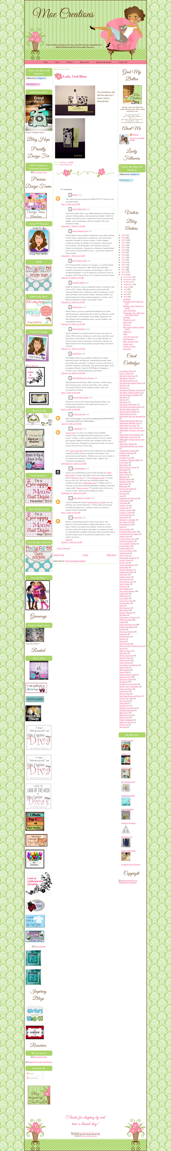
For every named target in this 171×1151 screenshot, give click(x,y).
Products (69, 62)
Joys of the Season (126, 591)
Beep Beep (123, 472)
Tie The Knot (124, 701)
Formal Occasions (126, 541)
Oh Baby (126, 317)
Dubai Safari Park (79, 209)
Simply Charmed (125, 656)
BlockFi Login (77, 478)
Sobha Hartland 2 (79, 329)
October (127, 282)
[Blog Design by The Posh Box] (39, 1104)
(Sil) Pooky (123, 402)
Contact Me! (123, 62)
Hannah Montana (126, 570)
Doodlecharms (125, 525)
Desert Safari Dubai (81, 398)
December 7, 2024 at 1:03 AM (73, 226)
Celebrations (124, 501)
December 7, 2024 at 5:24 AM (73, 256)
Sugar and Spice (125, 689)
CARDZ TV (125, 754)
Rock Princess (125, 644)
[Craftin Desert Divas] (39, 679)
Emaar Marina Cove (80, 231)
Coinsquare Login (98, 478)
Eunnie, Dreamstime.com (89, 1136)
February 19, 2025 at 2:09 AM (73, 373)
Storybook (123, 682)
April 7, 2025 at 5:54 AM (70, 393)
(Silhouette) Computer (128, 426)
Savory (122, 648)
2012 (123, 270)
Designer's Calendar (127, 520)
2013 (123, 267)
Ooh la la (126, 325)
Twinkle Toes (124, 706)
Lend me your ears (130, 337)
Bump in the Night (126, 489)
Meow (121, 606)
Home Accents (125, 579)
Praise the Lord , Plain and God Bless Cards (133, 314)
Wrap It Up (123, 725)
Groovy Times (124, 560)
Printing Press (124, 637)
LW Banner (123, 596)
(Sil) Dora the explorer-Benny (130, 383)
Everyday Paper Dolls (127, 532)
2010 (123, 275)
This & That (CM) (126, 698)
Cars (121, 496)
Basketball (123, 470)
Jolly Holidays (124, 589)
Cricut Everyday (125, 515)
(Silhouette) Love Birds (128, 437)
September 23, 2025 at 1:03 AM (74, 464)
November (128, 280)
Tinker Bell (123, 703)
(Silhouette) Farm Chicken (129, 428)
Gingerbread (124, 553)
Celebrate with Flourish (128, 498)
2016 (123, 260)
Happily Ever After (126, 572)
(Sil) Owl (122, 400)
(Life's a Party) (125, 374)
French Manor (125, 546)
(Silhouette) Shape (126, 444)
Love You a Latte (126, 601)
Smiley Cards (124, 660)
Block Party (123, 484)
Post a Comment (63, 548)
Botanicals (123, 486)
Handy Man (123, 567)
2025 (123, 238)
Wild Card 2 (124, 713)
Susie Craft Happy (128, 851)
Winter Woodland (126, 720)
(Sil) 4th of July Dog (127, 376)
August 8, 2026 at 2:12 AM (71, 542)
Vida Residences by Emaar (82, 378)
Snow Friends (124, 663)
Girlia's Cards (126, 768)
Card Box (127, 299)
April (126, 297)
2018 (123, 255)
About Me (127, 349)
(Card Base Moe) (126, 371)
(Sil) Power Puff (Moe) (128, 405)
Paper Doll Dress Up (127, 625)
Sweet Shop (124, 691)
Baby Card (127, 322)
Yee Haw (122, 727)
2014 (123, 265)
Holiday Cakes (125, 577)
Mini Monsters (124, 608)
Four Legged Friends (127, 544)
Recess (122, 639)
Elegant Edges (125, 529)
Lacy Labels (124, 598)
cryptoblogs (77, 429)
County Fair (124, 508)
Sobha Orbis (77, 307)
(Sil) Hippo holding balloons (130, 393)
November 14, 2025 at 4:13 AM (73, 493)
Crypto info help (79, 414)
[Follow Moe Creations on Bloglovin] (36, 79)
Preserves (123, 634)
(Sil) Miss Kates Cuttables (129, 395)
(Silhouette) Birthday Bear (129, 421)
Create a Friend (125, 513)
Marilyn (75, 195)
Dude (121, 527)
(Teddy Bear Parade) (127, 451)
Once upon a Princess (128, 617)
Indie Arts (123, 586)
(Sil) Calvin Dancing (127, 381)
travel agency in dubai (81, 498)
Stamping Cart (125, 677)
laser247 (69, 540)
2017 (123, 257)
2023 (123, 243)
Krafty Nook (124, 594)
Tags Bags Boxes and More (130, 696)
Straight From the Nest (128, 684)
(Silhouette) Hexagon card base (131, 430)
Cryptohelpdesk (79, 468)
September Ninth (128, 796)
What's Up (127, 332)
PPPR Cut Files (125, 620)
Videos (57, 62)
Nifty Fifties (123, 610)
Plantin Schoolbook (126, 627)
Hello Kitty (123, 575)
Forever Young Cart (65, 164)
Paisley (122, 622)
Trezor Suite (70, 433)
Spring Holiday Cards (127, 675)
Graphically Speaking (127, 558)
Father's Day (124, 536)
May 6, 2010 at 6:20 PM (70, 204)
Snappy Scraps (127, 740)
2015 (123, 262)
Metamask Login (89, 483)
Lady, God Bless (129, 310)
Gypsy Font (123, 563)
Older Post (111, 555)
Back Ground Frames (127, 467)
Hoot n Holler (124, 584)
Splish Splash (124, 670)
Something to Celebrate (128, 665)
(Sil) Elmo (123, 385)
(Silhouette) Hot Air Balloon (130, 435)
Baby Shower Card (130, 342)
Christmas (123, 503)
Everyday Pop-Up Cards (128, 534)
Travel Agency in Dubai (96, 502)
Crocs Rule (123, 517)
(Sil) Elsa (122, 388)
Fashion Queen (129, 346)
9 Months (123, 455)
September (128, 284)
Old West (123, 615)
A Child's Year (124, 458)
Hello (125, 334)
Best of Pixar (124, 474)
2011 (123, 272)
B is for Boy (123, 463)
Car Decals (123, 491)
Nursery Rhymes (126, 613)
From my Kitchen (126, 551)
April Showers (128, 339)
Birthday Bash (124, 479)
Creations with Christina (130, 864)
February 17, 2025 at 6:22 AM (73, 349)
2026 (123, 235)
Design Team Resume (103, 62)
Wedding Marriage (126, 710)
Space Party (124, 667)
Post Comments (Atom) (75, 561)
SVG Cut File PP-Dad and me (131, 646)
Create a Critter (125, 510)
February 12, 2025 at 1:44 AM (73, 324)
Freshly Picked (125, 548)
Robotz (122, 641)
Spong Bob (123, 672)
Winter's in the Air (126, 722)
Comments (33, 1078)
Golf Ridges (76, 354)
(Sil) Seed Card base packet (130, 407)
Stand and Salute (126, 679)
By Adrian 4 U (126, 837)
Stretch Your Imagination (129, 687)
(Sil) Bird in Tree (125, 378)
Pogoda (122, 629)
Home (45, 62)
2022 (123, 245)
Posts (30, 1074)
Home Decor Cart (126, 582)
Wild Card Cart (125, 715)
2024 (123, 240)
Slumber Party (125, 658)
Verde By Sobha (78, 283)
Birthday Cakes (125, 482)
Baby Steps (123, 465)
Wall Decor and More (127, 708)
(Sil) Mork (123, 397)
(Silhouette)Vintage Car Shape (131, 446)
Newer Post (59, 555)
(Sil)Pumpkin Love (126, 414)
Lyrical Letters (124, 603)
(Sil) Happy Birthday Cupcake (131, 390)
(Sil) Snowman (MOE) (128, 412)
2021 (123, 248)
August (127, 287)
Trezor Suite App (75, 451)
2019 (123, 252)
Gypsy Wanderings (126, 565)
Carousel (122, 494)
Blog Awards (84, 62)
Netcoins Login (82, 488)
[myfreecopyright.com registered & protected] (132, 883)
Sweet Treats (124, 694)
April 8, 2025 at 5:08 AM (70, 409)
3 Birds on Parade (126, 453)
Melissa (63, 162)
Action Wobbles (127, 809)
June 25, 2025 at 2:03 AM (71, 424)
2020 (123, 250)
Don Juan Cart (125, 522)
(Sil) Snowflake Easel (127, 409)
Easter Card (128, 344)
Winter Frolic (124, 718)
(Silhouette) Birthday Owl (129, 423)
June (126, 292)
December (128, 277)
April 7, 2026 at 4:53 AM (70, 513)
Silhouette (123, 653)
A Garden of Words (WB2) (129, 460)
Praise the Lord (129, 320)
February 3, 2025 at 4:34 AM (72, 278)
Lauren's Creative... (129, 823)
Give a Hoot (124, 555)
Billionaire (123, 477)
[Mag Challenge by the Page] (39, 404)
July (125, 289)
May (125, 294)
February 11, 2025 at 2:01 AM (73, 302)
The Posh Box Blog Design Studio (90, 1133)
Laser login (77, 518)
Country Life (124, 505)
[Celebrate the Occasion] (35, 386)
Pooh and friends (126, 632)
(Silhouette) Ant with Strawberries (132, 416)
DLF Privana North (79, 261)
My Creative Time (128, 782)
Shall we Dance (125, 651)
